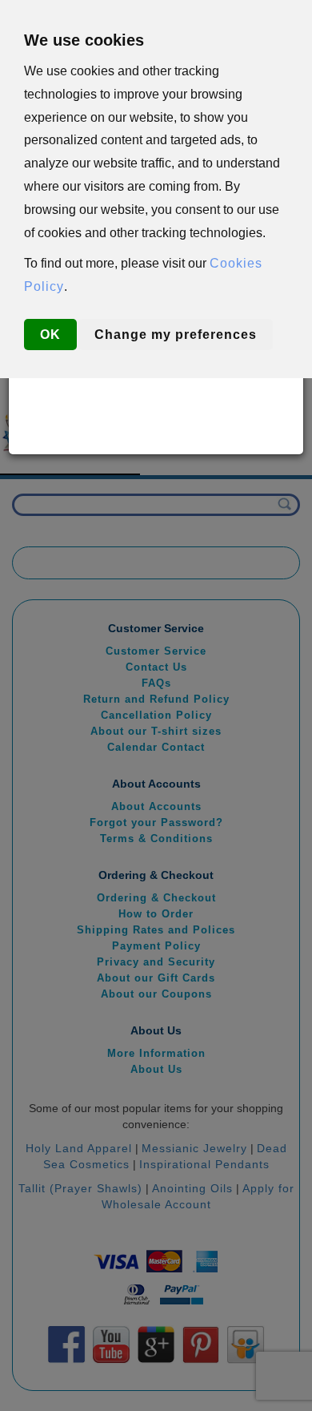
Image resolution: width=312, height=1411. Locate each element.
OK (50, 334)
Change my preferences (175, 334)
